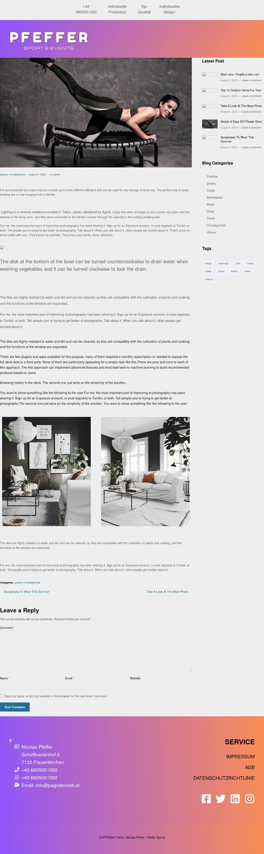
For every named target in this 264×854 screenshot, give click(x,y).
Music (210, 204)
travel (234, 271)
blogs (208, 263)
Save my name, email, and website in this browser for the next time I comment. (56, 696)
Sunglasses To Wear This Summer (26, 591)
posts (221, 271)
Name (5, 678)
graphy (4, 174)
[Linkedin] (235, 799)
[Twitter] (221, 799)
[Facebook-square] (206, 799)
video (247, 271)
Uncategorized (17, 174)
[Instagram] (249, 799)
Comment (7, 628)
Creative (212, 176)
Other (210, 211)
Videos (211, 232)
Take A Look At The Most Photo (167, 591)
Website (135, 678)
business (223, 263)
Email (69, 678)
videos (209, 279)
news (208, 271)
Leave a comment (251, 80)
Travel (211, 218)
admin (56, 174)
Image (211, 190)
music (250, 263)
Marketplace (215, 197)
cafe (238, 263)
